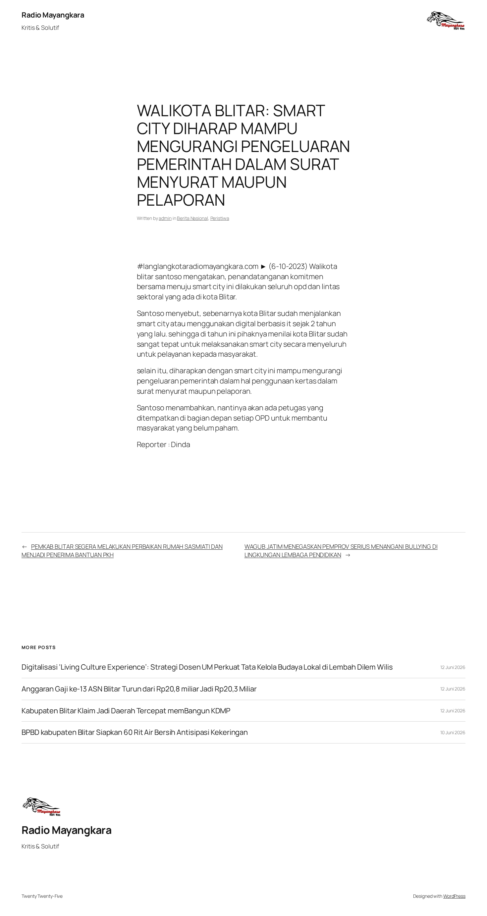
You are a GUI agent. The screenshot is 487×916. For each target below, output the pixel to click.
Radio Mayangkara (53, 15)
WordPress (454, 896)
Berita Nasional (192, 218)
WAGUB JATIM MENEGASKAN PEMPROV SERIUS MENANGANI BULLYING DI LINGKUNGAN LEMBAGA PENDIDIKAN (341, 550)
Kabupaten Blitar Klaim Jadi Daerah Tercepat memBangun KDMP (126, 711)
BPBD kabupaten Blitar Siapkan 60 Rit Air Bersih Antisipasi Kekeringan (135, 732)
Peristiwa (219, 218)
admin (165, 218)
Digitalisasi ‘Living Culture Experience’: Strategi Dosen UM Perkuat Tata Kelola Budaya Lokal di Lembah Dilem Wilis (207, 667)
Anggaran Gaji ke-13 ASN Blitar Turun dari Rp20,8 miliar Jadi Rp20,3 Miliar (139, 689)
